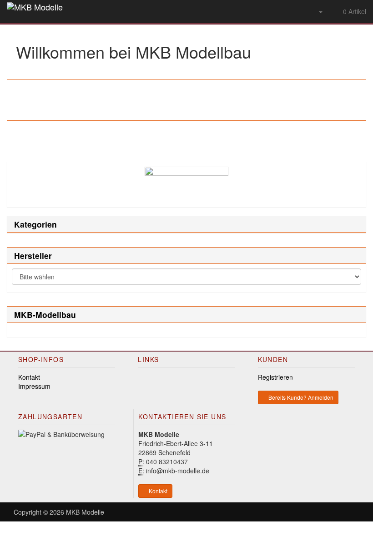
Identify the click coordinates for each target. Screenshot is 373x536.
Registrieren (275, 377)
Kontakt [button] (157, 491)
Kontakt (29, 377)
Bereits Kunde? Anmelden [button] (300, 397)
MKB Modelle (85, 511)
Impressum (34, 386)
